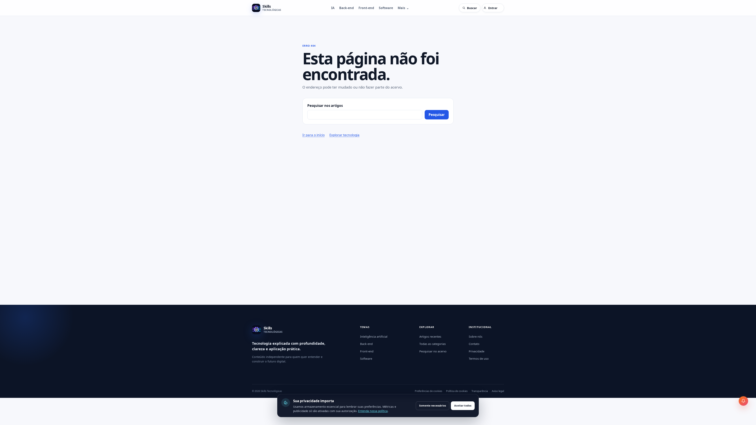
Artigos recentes (430, 336)
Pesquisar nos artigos (325, 105)
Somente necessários (432, 405)
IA (332, 8)
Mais (403, 8)
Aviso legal (498, 391)
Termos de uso (479, 358)
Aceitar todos (462, 405)
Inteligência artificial (373, 336)
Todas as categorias (432, 344)
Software (386, 8)
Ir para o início (313, 135)
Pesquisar (437, 114)
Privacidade (476, 351)
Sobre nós (475, 336)
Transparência (480, 391)
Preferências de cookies (428, 391)
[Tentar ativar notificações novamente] (743, 401)
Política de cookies (457, 391)
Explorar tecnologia (344, 135)
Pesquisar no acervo (433, 351)
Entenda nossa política (373, 411)
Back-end (346, 8)
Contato (474, 344)
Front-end (366, 8)
